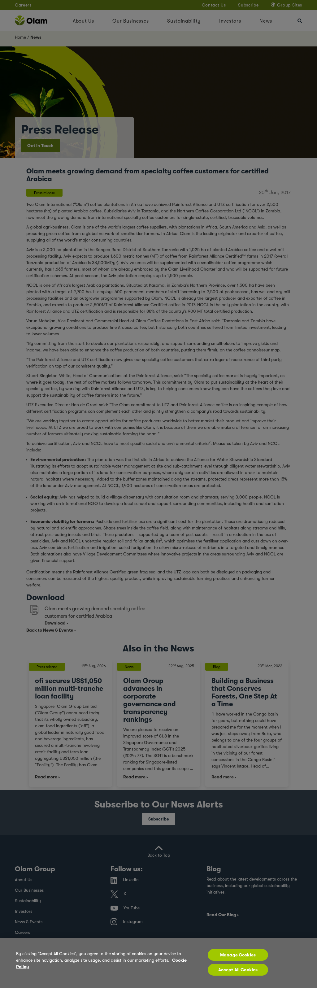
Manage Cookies (238, 954)
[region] (158, 963)
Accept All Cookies (238, 969)
